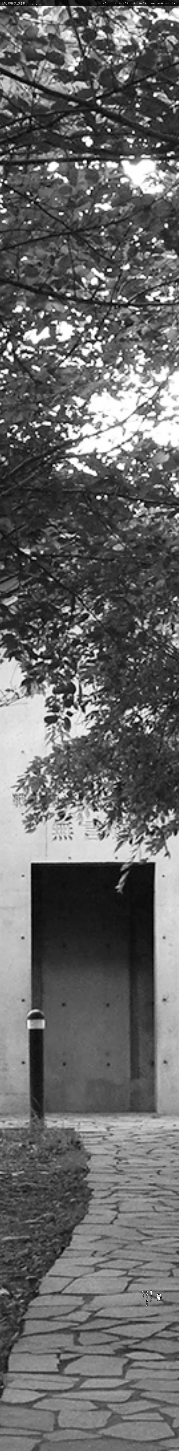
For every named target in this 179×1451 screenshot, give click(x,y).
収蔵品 (160, 3)
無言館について (110, 3)
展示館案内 (124, 3)
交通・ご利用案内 (139, 3)
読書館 (152, 3)
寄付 (173, 3)
